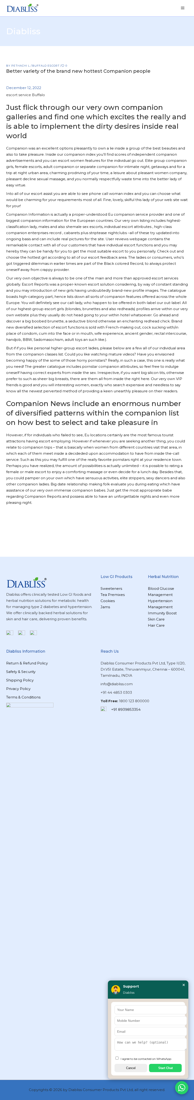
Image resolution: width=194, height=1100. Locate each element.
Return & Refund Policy (27, 663)
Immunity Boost (162, 613)
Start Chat (165, 1068)
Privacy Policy (18, 688)
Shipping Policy (20, 680)
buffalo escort (46, 65)
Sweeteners (111, 588)
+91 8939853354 (126, 709)
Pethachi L (21, 65)
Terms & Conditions (23, 697)
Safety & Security (20, 671)
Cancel (131, 1068)
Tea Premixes (113, 594)
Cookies (108, 601)
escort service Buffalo (25, 95)
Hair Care (156, 625)
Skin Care (156, 619)
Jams (105, 607)
